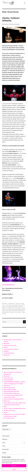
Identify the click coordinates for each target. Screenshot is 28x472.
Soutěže (6, 347)
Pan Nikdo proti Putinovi (9, 410)
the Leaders (12, 312)
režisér (9, 310)
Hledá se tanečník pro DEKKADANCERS (14, 399)
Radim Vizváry (5, 310)
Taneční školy (5, 449)
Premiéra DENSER (8, 380)
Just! (7, 307)
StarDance (4, 439)
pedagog (19, 309)
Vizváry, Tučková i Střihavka (11, 19)
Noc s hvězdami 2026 (9, 418)
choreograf (9, 306)
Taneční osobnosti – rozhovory (11, 349)
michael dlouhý (9, 309)
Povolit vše (14, 465)
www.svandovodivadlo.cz (8, 284)
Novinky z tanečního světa (10, 345)
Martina (5, 303)
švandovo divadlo (5, 312)
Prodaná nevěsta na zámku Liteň (11, 393)
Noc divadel (15, 309)
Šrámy (5, 406)
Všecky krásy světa (8, 378)
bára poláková (15, 305)
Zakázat (14, 469)
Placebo (6, 412)
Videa (3, 442)
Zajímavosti (6, 355)
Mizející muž (7, 401)
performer (23, 309)
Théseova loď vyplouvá (9, 387)
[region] (14, 463)
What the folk (7, 376)
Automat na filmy (9, 305)
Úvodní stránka (5, 436)
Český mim (4, 306)
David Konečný (15, 306)
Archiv (3, 446)
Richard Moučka (21, 310)
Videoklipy (6, 351)
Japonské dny (7, 385)
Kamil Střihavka (18, 307)
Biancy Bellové (22, 305)
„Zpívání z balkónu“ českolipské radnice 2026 (14, 408)
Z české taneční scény (9, 353)
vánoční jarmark (18, 312)
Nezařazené (6, 343)
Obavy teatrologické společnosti (11, 391)
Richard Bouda (14, 310)
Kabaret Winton (11, 307)
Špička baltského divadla (10, 389)
